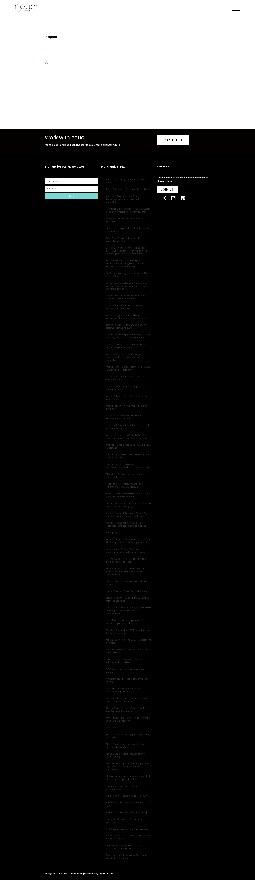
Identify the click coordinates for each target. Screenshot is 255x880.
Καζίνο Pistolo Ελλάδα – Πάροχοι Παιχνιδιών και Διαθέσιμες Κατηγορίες (128, 837)
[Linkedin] (176, 200)
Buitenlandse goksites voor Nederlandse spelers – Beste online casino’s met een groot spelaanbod (126, 286)
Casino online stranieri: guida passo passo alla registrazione (127, 388)
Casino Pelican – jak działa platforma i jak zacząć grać (127, 398)
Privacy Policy (91, 873)
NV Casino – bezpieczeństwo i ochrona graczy (126, 671)
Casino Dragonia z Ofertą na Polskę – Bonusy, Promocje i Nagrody (125, 307)
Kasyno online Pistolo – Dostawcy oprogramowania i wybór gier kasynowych (127, 551)
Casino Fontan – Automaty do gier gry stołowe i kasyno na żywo (126, 326)
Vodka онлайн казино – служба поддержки (127, 828)
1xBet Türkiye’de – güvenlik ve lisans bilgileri (128, 189)
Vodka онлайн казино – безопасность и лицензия (125, 821)
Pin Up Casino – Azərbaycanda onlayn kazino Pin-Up (125, 755)
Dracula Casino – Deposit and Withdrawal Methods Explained (127, 456)
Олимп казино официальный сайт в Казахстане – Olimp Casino (123, 847)
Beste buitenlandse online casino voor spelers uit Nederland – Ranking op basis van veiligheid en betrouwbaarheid (126, 250)
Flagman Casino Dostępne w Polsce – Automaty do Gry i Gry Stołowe (125, 485)
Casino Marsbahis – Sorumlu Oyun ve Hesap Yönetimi (125, 378)
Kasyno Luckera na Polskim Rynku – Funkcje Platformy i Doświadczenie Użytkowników (128, 541)
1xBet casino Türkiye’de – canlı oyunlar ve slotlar (127, 181)
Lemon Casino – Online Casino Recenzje (127, 591)
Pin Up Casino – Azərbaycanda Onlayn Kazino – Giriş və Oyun (125, 746)
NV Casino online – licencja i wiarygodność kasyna (128, 680)
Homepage (112, 532)
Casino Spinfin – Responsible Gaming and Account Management (127, 427)
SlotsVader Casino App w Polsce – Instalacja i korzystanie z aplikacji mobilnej (128, 778)
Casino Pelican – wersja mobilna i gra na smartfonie (126, 407)
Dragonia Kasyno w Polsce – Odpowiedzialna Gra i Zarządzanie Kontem (128, 466)
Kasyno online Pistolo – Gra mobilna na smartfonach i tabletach (126, 560)
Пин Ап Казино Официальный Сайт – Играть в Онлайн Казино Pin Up (128, 857)
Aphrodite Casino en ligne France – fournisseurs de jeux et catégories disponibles (124, 199)
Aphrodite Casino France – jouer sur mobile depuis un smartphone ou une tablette (128, 210)
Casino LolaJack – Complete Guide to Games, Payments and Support (125, 346)
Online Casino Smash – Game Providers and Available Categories (126, 700)
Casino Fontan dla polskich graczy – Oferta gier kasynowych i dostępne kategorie (128, 336)
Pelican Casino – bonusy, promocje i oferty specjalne (128, 736)
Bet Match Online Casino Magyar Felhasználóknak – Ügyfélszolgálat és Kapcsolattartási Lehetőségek (125, 263)
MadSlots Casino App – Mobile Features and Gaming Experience (128, 632)
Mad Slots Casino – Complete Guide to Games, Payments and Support (126, 622)
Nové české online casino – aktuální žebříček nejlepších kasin (124, 661)
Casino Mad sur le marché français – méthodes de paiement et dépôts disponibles (125, 357)
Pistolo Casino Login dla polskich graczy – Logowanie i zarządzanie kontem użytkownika (127, 766)
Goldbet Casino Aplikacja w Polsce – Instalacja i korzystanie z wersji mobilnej (126, 524)
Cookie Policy (75, 873)
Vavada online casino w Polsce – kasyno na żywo (128, 804)
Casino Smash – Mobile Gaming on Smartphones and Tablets (124, 417)
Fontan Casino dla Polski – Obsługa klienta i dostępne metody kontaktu (128, 495)
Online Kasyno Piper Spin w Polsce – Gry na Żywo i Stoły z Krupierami (128, 719)
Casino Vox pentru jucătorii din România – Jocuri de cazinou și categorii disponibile (127, 437)
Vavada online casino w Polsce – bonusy (127, 795)
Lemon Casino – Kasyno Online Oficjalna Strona (127, 583)
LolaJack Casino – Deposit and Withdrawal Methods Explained (127, 599)
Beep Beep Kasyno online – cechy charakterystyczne (123, 240)
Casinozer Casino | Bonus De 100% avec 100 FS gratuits (128, 446)
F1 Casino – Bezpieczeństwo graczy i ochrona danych (124, 476)
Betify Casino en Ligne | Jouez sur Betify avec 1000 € (126, 275)
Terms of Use (107, 873)
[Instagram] (166, 200)
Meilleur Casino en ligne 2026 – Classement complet (128, 641)
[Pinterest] (185, 200)
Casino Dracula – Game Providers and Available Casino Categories (125, 297)
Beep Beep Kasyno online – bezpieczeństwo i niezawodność (128, 230)
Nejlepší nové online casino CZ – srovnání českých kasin (127, 651)
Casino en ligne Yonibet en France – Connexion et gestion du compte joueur (127, 317)
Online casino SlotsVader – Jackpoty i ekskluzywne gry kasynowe (125, 690)
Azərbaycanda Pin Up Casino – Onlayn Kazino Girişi (125, 220)
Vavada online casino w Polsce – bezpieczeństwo (122, 787)
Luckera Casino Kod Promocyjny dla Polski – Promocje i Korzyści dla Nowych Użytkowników (128, 610)
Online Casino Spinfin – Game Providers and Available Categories (126, 710)
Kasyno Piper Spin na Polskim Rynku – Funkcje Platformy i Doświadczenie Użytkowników (125, 571)
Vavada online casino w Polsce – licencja (127, 812)
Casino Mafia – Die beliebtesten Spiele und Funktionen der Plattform (128, 368)
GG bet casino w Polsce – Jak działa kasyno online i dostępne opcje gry (128, 505)
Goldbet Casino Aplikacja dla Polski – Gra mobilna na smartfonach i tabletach (127, 515)
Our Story (111, 727)
